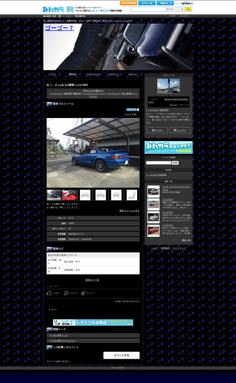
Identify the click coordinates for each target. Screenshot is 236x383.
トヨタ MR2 (81, 85)
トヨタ (81, 21)
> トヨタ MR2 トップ (58, 335)
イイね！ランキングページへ (127, 301)
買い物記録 (127, 93)
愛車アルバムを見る (129, 210)
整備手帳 (68, 93)
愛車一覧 (186, 240)
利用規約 (165, 248)
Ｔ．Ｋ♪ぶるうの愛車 (62, 84)
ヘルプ (177, 3)
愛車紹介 (96, 21)
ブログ (53, 74)
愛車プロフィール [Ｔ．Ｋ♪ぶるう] (117, 21)
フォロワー (179, 130)
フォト (103, 93)
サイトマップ (179, 248)
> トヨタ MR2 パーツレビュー (62, 341)
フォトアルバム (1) (90, 93)
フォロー (157, 130)
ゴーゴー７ (59, 28)
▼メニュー (133, 74)
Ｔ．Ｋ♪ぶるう (152, 110)
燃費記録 (77, 93)
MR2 (88, 21)
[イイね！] (131, 109)
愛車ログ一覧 (92, 280)
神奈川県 (164, 110)
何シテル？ (174, 105)
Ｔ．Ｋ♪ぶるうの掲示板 (156, 175)
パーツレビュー (56, 93)
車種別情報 (71, 21)
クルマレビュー (114, 93)
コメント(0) (130, 114)
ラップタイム (113, 74)
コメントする (121, 355)
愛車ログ (99, 91)
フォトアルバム (93, 74)
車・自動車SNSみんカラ (54, 21)
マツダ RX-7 (167, 199)
